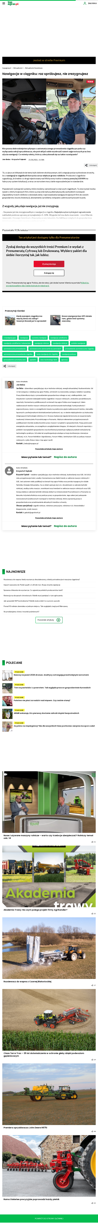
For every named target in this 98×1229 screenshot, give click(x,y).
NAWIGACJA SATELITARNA (58, 338)
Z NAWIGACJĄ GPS (10, 338)
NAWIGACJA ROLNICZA (42, 343)
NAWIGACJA (24, 338)
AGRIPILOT (33, 360)
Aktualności (18, 68)
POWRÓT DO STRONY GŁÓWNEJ (49, 1218)
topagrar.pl (6, 68)
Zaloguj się (49, 273)
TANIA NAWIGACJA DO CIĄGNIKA (47, 354)
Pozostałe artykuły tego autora (49, 449)
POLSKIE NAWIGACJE (78, 343)
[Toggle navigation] (4, 3)
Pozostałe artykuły (46, 620)
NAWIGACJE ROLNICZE (60, 343)
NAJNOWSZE (15, 572)
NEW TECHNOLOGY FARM (48, 360)
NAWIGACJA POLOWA (69, 354)
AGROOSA (64, 360)
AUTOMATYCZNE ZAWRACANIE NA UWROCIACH (45, 349)
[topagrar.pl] (13, 3)
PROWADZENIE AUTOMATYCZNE (15, 360)
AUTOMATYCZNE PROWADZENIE (15, 349)
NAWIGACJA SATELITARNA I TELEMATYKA (17, 343)
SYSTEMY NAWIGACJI (39, 338)
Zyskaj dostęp (49, 264)
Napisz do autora (65, 457)
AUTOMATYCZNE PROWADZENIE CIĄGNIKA (18, 354)
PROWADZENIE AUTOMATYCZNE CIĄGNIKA (79, 349)
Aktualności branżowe (33, 68)
